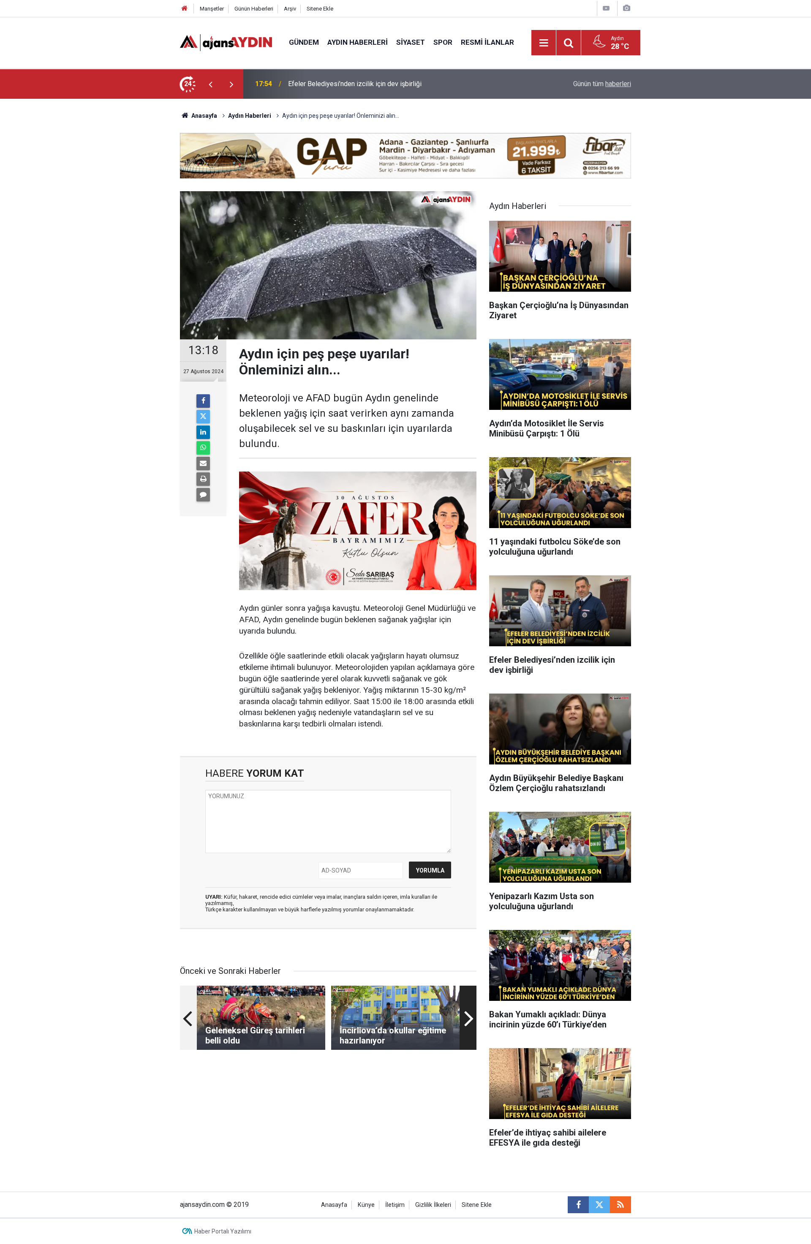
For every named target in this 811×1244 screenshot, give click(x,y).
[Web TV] (606, 8)
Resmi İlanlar (487, 42)
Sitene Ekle (320, 8)
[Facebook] (203, 401)
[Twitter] (203, 416)
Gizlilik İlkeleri (433, 1205)
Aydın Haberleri (357, 42)
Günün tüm (602, 84)
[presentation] (210, 84)
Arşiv (290, 8)
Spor (442, 42)
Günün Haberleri (253, 8)
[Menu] (544, 43)
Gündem (304, 42)
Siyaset (410, 42)
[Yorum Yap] (203, 494)
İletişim (395, 1205)
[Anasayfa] (184, 8)
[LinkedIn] (203, 432)
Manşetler (212, 8)
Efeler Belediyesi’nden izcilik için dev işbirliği (355, 84)
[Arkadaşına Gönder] (203, 463)
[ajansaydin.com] (226, 42)
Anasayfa (203, 115)
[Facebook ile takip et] (578, 1204)
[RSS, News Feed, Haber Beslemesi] (620, 1204)
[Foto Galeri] (626, 8)
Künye (366, 1205)
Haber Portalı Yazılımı (222, 1231)
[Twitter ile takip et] (599, 1204)
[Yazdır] (203, 479)
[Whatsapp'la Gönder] (203, 448)
